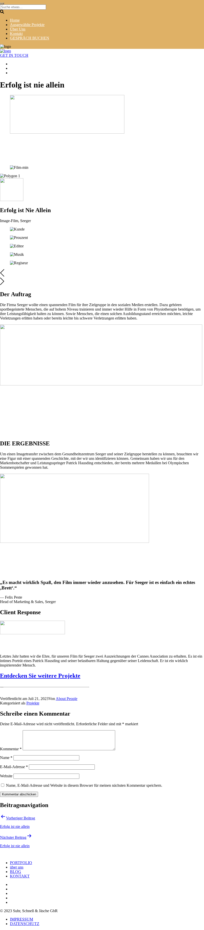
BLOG (15, 872)
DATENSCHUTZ (24, 924)
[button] (102, 273)
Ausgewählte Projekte (27, 25)
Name (6, 758)
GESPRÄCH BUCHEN (29, 38)
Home (15, 20)
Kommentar (11, 749)
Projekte (32, 703)
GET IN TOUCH (14, 55)
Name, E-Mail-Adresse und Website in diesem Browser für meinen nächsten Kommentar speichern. (84, 785)
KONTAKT (20, 876)
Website (6, 776)
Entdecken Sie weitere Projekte (40, 675)
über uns (16, 867)
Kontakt (16, 33)
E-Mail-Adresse (14, 767)
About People (66, 699)
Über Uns (17, 29)
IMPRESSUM (21, 919)
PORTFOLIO (21, 863)
